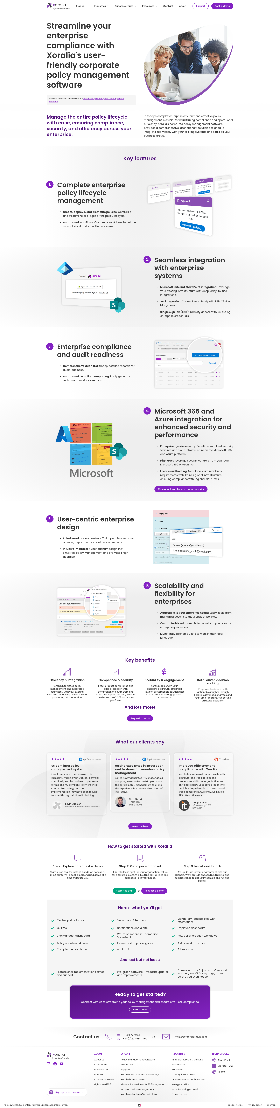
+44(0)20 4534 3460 (135, 1038)
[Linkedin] (48, 1064)
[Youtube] (61, 1064)
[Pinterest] (55, 1064)
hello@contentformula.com (191, 1036)
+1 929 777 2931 (131, 1035)
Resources (148, 6)
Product (80, 6)
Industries (100, 6)
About (182, 6)
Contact (168, 6)
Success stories (124, 6)
